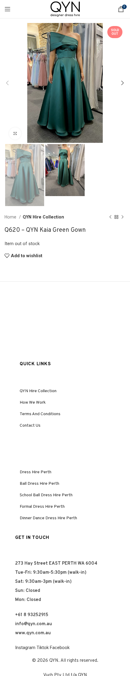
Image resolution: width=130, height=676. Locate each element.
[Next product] (122, 217)
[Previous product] (110, 217)
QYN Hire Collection (43, 217)
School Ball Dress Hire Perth (46, 495)
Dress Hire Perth (35, 472)
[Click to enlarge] (15, 133)
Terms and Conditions (40, 414)
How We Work (33, 402)
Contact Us (30, 425)
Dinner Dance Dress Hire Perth (48, 518)
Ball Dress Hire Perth (39, 483)
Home (11, 217)
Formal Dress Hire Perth (42, 506)
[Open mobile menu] (8, 9)
